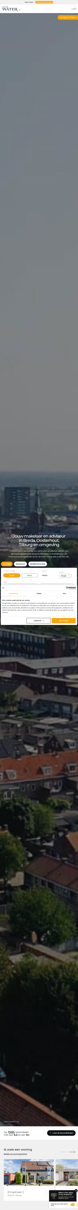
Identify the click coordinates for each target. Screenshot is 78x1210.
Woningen (7, 564)
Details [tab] (39, 593)
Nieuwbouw (20, 564)
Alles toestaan (63, 620)
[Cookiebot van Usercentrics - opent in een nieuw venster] (67, 587)
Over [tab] (64, 593)
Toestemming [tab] (13, 593)
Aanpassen (37, 620)
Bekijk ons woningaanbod (15, 1154)
